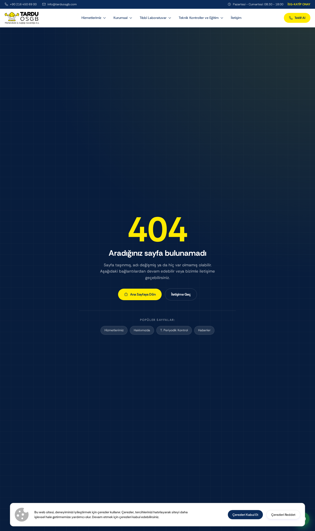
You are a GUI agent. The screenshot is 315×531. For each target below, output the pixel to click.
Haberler (204, 330)
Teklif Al (299, 18)
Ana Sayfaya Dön (143, 294)
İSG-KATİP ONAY (299, 4)
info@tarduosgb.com (62, 4)
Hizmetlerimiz (91, 18)
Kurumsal (120, 18)
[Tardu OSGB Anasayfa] (22, 18)
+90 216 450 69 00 (23, 4)
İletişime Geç (181, 294)
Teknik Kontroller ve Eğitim (199, 18)
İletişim (236, 18)
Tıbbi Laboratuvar (153, 18)
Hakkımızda (142, 330)
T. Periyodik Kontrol (174, 330)
